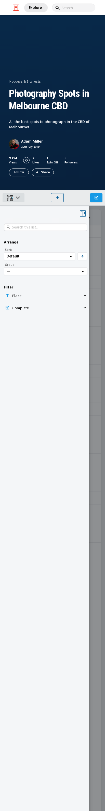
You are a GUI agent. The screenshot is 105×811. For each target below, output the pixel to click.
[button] (26, 160)
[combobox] (74, 7)
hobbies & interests (25, 81)
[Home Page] (16, 7)
